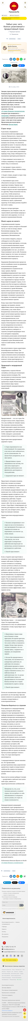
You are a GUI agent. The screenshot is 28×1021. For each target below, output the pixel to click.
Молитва (4, 971)
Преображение (5, 979)
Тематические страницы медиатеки (15, 966)
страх (19, 38)
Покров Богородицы (6, 977)
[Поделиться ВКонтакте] (10, 59)
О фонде (4, 926)
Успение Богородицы (16, 977)
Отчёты (4, 931)
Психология (15, 34)
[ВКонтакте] (3, 955)
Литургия (9, 971)
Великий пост (19, 969)
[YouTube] (18, 955)
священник (5, 115)
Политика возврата (7, 995)
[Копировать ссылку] (24, 59)
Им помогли (5, 934)
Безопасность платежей (8, 992)
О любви (21, 971)
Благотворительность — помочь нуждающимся (11, 923)
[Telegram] (7, 955)
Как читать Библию (6, 975)
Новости (4, 929)
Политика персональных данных (11, 1000)
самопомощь (12, 38)
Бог (12, 971)
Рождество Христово (6, 969)
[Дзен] (14, 955)
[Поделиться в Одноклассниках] (17, 59)
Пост (24, 969)
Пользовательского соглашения (10, 1016)
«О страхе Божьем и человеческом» (13, 111)
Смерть (21, 973)
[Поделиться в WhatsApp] (21, 59)
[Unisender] (8, 912)
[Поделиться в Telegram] (14, 59)
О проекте (4, 997)
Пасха (13, 969)
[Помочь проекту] (24, 1009)
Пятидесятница (13, 979)
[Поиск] (25, 7)
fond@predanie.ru (9, 949)
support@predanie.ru (14, 952)
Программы (5, 936)
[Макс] (10, 955)
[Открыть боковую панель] (25, 3)
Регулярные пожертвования (9, 990)
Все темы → (19, 979)
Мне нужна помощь (11, 960)
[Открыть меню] (3, 3)
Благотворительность (9, 918)
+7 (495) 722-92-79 (10, 947)
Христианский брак (6, 973)
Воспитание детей (15, 973)
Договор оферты (6, 987)
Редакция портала (15, 31)
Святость (16, 971)
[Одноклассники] (22, 955)
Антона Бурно (13, 124)
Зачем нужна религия (16, 975)
